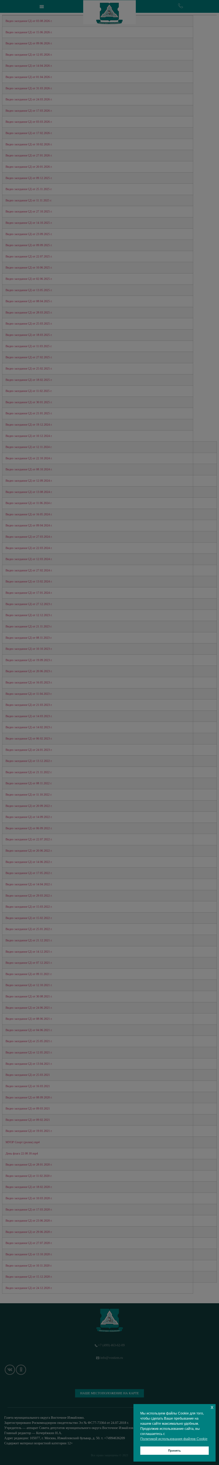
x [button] (212, 1407)
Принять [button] (174, 1450)
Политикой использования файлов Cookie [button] (173, 1439)
